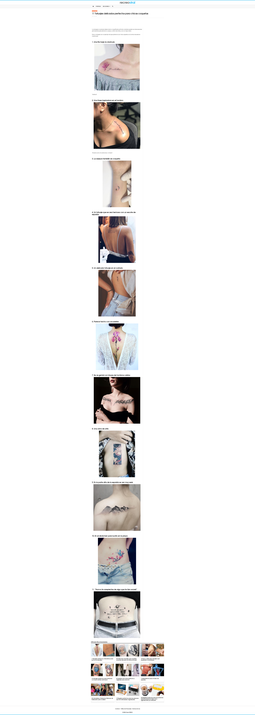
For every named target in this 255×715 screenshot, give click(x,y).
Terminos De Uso (136, 708)
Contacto (117, 708)
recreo (127, 2)
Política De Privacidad (126, 708)
